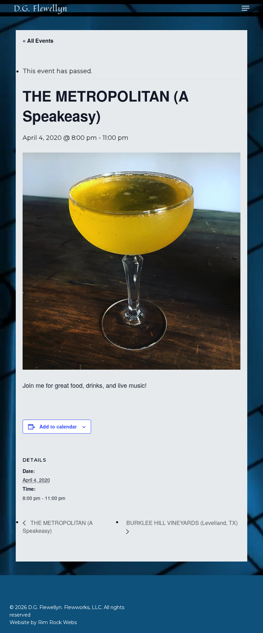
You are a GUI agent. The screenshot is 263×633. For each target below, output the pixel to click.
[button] (245, 8)
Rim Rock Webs (57, 622)
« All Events (38, 40)
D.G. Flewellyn (40, 8)
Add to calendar (58, 426)
